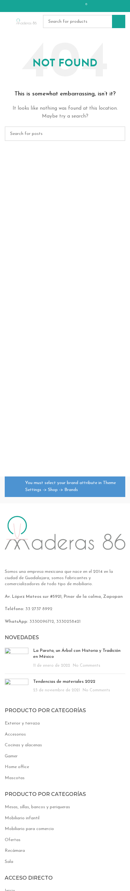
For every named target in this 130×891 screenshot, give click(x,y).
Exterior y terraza (22, 723)
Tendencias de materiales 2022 (64, 681)
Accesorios (15, 734)
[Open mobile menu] (7, 21)
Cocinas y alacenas (23, 745)
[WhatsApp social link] (72, 6)
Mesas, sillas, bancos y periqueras (37, 807)
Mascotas (15, 778)
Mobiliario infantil (22, 818)
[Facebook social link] (47, 6)
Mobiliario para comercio (29, 829)
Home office (17, 767)
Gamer (11, 756)
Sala (9, 861)
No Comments (86, 666)
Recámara (15, 850)
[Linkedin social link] (63, 6)
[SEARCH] (118, 21)
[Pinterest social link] (55, 6)
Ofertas (13, 840)
